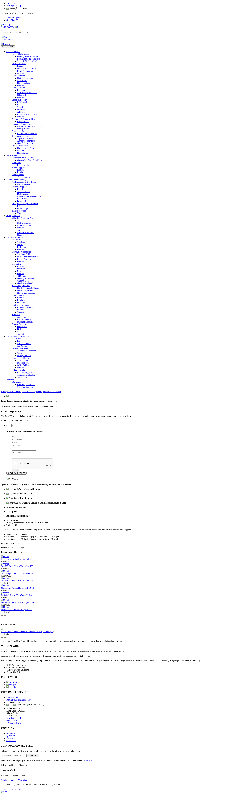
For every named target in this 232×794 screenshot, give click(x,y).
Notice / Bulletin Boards (27, 68)
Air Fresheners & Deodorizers (24, 182)
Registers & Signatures (27, 114)
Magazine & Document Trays (29, 126)
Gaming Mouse (23, 281)
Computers (16, 264)
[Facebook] (11, 682)
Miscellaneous (23, 363)
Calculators (22, 80)
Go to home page (13, 789)
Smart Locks (22, 360)
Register (16, 18)
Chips (19, 235)
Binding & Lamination (21, 54)
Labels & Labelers (19, 100)
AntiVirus (21, 317)
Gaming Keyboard (25, 283)
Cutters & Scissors (25, 78)
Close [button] (3, 789)
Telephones (22, 377)
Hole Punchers (23, 83)
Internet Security (24, 319)
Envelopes (21, 90)
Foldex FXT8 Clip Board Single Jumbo (18, 602)
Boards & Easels (19, 63)
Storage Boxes (23, 129)
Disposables (22, 201)
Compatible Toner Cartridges (29, 160)
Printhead (21, 172)
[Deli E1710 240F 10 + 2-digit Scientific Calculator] (5, 607)
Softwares (16, 314)
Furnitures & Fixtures (21, 358)
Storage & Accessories (21, 124)
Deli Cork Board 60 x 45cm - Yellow (16, 595)
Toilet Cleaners (23, 191)
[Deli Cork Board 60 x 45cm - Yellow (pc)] (5, 593)
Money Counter (24, 355)
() (12, 20)
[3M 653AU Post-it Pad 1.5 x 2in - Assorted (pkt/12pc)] (5, 578)
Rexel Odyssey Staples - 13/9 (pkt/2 (16, 559)
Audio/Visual (17, 240)
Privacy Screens (24, 259)
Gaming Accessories (26, 278)
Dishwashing (22, 194)
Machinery (16, 382)
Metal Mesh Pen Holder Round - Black (17, 588)
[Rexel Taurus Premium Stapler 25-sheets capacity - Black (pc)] (2, 629)
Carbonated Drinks (25, 225)
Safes (19, 353)
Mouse (20, 271)
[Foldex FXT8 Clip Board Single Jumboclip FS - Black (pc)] (5, 600)
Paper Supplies (18, 107)
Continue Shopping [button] (9, 780)
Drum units (22, 302)
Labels (20, 104)
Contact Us (11, 740)
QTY (8, 425)
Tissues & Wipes (19, 211)
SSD (19, 331)
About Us (10, 733)
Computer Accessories (21, 252)
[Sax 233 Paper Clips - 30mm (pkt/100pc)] (5, 564)
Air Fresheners (23, 184)
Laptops (20, 266)
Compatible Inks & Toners (23, 158)
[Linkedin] (11, 687)
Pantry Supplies (13, 215)
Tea (18, 220)
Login (9, 18)
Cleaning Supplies (19, 187)
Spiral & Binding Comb (27, 61)
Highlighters (22, 153)
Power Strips (22, 208)
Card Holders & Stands (27, 92)
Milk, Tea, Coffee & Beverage (25, 218)
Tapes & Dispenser (25, 138)
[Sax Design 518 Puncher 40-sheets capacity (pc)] (5, 571)
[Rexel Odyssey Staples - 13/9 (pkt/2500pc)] (5, 556)
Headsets (21, 269)
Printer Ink (16, 162)
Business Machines (20, 348)
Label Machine (23, 102)
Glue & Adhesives (25, 143)
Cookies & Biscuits (25, 232)
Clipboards (21, 95)
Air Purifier (22, 346)
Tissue (20, 213)
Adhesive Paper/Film (26, 141)
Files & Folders (18, 88)
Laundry (20, 189)
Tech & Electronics (14, 237)
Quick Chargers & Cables (28, 288)
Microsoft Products (25, 322)
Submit (15, 470)
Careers (9, 738)
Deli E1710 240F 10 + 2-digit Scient (16, 609)
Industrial (10, 380)
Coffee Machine (24, 343)
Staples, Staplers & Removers (48, 391)
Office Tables (23, 365)
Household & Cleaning (16, 179)
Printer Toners (18, 174)
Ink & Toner (11, 155)
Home (3, 391)
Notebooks (21, 109)
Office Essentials (19, 370)
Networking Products (21, 285)
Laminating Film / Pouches (28, 59)
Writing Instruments (20, 146)
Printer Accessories (25, 307)
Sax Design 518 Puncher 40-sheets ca (17, 573)
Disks (19, 329)
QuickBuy (10, 736)
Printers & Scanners (20, 305)
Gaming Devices (19, 276)
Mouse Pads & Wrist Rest (28, 257)
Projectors (21, 247)
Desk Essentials (18, 76)
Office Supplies (13, 51)
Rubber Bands (23, 121)
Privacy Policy (90, 760)
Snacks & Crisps (19, 230)
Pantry (20, 341)
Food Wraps (22, 199)
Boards (20, 66)
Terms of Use (12, 697)
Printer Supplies (18, 167)
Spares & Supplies (25, 387)
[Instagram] (11, 685)
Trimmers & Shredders (26, 351)
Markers (20, 150)
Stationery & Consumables (23, 119)
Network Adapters (25, 290)
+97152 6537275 (13, 723)
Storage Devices (19, 324)
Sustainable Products (20, 131)
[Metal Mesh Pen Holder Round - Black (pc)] (5, 585)
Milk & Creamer (24, 223)
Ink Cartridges (23, 165)
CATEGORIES (8, 47)
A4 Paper (21, 112)
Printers (20, 310)
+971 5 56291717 (14, 720)
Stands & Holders (24, 254)
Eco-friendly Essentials (27, 133)
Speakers (21, 242)
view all (20, 73)
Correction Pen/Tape (26, 148)
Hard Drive (22, 326)
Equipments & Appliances (17, 336)
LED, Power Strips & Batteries (25, 203)
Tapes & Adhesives (20, 136)
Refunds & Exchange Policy (18, 700)
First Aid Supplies (24, 372)
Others (20, 244)
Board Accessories (25, 71)
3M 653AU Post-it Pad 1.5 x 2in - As (17, 581)
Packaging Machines (26, 384)
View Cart (22, 780)
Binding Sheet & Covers (27, 56)
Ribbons (20, 170)
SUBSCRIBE (33, 756)
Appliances (16, 339)
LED (19, 206)
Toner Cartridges (24, 177)
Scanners (21, 312)
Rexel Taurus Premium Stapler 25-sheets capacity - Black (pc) (27, 631)
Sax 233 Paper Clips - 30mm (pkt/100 (17, 566)
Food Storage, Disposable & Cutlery (27, 196)
